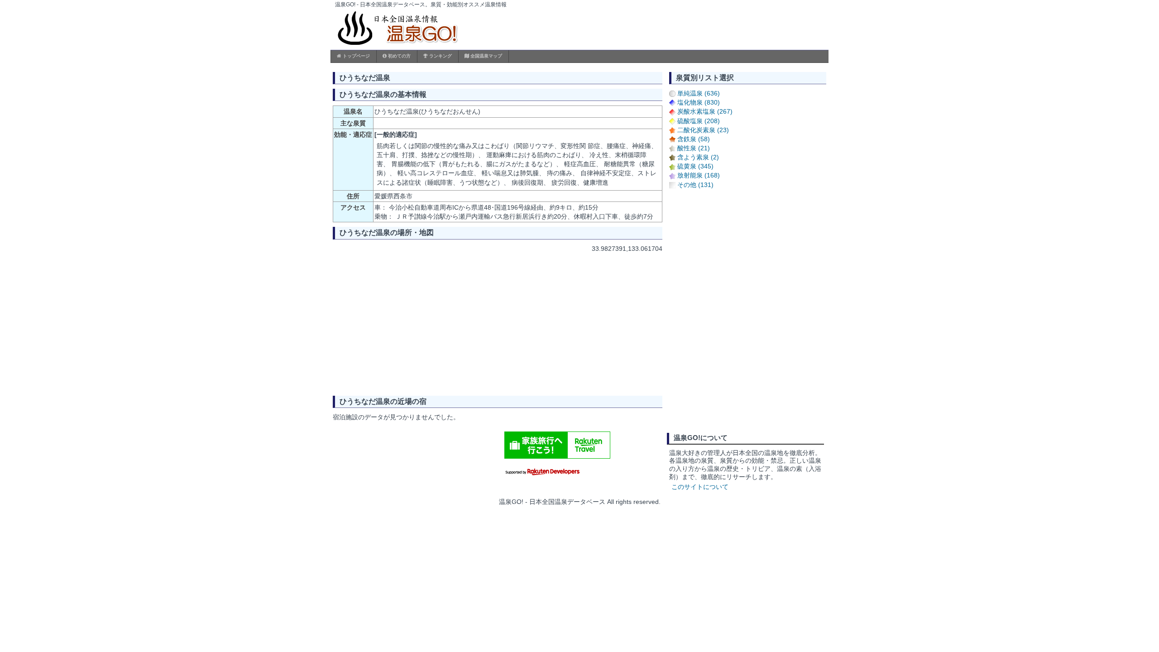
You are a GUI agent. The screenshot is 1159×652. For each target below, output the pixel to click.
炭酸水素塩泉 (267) (705, 111)
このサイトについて (699, 487)
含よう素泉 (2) (698, 157)
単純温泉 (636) (698, 93)
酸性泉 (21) (693, 148)
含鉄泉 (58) (693, 139)
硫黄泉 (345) (695, 166)
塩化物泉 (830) (698, 102)
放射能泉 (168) (698, 175)
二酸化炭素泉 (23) (703, 130)
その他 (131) (695, 184)
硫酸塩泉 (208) (698, 121)
